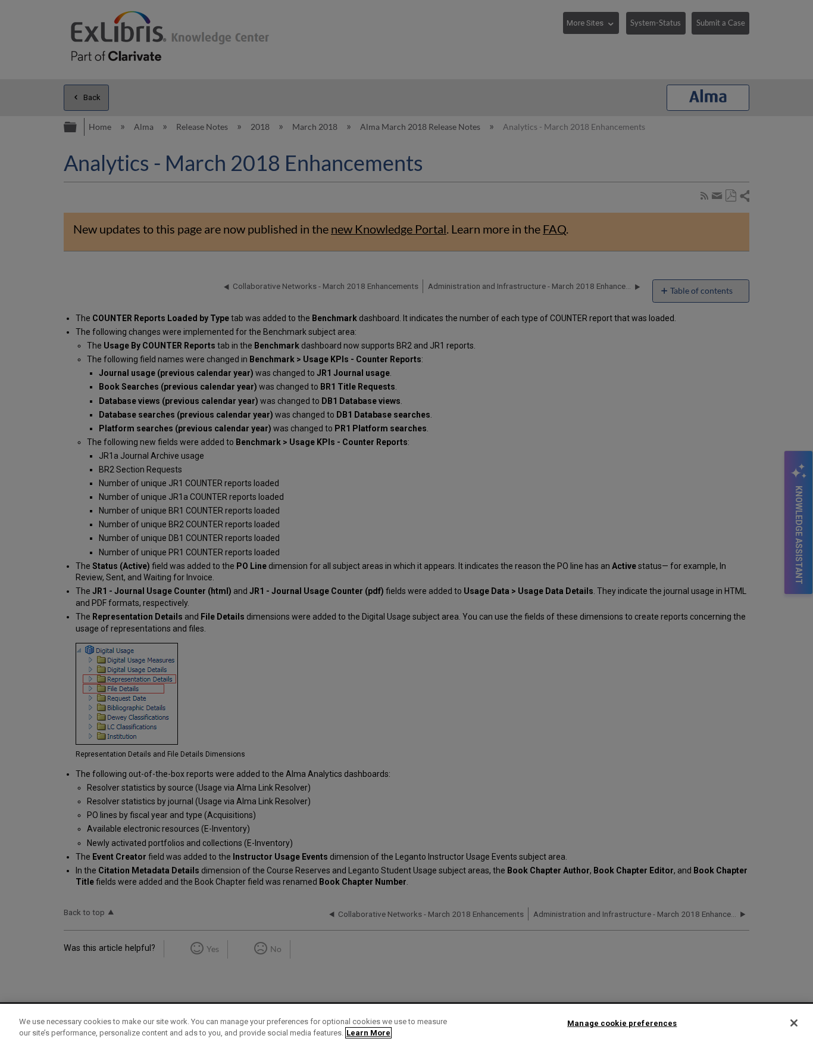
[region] (406, 1024)
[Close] (794, 1023)
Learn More (368, 1032)
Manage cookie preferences (622, 1023)
